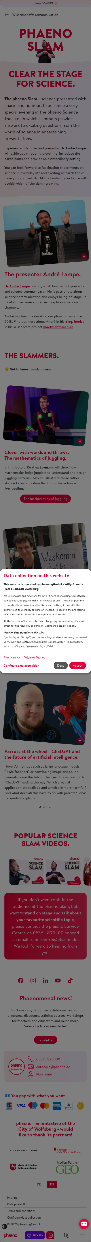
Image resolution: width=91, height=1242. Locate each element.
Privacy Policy (34, 657)
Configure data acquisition (21, 665)
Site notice (12, 657)
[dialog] (45, 621)
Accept (77, 665)
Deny (60, 665)
